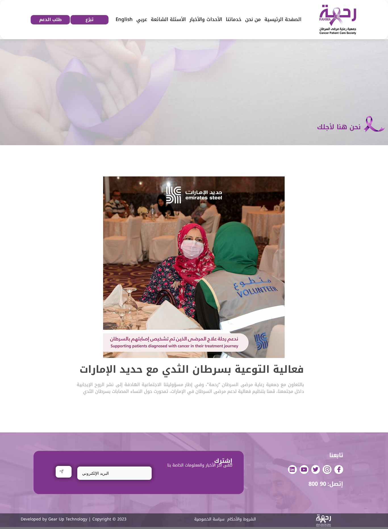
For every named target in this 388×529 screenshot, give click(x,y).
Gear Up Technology (67, 519)
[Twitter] (315, 469)
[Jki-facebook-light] (338, 469)
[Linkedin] (292, 469)
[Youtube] (304, 469)
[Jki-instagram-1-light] (327, 469)
